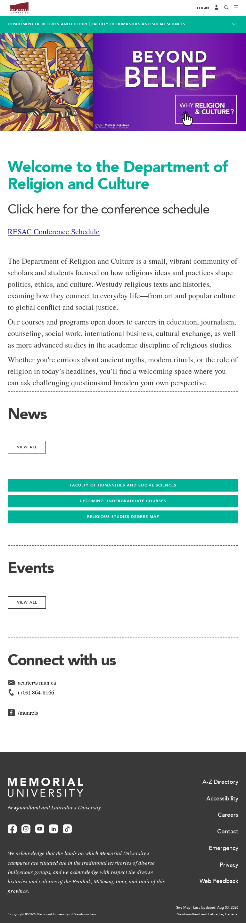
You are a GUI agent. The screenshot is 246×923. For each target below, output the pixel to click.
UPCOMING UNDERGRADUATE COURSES (123, 501)
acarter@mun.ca (37, 682)
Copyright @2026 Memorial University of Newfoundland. (53, 914)
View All (27, 447)
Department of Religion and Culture (48, 24)
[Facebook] (12, 829)
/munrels (28, 712)
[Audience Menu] (216, 8)
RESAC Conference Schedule (54, 231)
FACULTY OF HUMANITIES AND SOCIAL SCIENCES (123, 485)
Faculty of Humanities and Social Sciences (138, 24)
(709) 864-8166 (36, 692)
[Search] (226, 8)
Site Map (183, 907)
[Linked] (53, 829)
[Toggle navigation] (236, 8)
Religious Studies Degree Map (123, 516)
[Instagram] (25, 829)
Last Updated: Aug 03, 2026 (215, 907)
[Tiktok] (67, 829)
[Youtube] (39, 829)
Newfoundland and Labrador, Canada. (207, 914)
